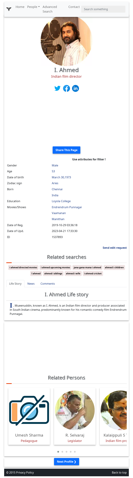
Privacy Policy (25, 472)
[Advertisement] (66, 119)
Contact (74, 7)
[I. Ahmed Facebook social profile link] (66, 88)
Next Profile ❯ (66, 461)
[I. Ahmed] (66, 40)
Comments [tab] (48, 284)
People (32, 7)
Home (20, 7)
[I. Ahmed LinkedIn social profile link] (75, 88)
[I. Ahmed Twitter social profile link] (57, 88)
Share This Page (66, 150)
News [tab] (31, 284)
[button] (58, 451)
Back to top (119, 472)
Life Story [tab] (15, 284)
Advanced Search (50, 9)
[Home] (8, 9)
